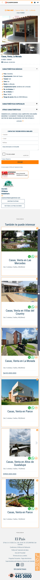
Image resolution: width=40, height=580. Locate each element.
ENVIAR (20, 162)
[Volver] (3, 2)
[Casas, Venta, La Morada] (20, 29)
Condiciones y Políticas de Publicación (20, 547)
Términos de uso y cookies (20, 555)
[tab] (20, 69)
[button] (19, 69)
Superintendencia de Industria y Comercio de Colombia (20, 561)
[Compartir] (37, 3)
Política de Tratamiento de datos (16, 167)
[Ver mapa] (37, 569)
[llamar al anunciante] (37, 555)
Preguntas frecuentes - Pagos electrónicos (20, 558)
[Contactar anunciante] (36, 257)
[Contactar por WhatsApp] (37, 560)
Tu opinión (39, 288)
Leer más (19, 121)
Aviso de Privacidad (20, 553)
